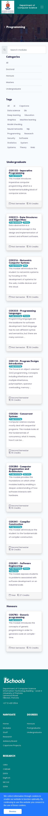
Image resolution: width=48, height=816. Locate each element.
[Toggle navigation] (42, 7)
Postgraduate (33, 728)
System (24, 142)
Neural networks (15, 129)
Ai (14, 105)
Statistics (12, 142)
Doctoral (10, 69)
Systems (11, 147)
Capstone (24, 105)
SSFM (5, 786)
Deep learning (14, 115)
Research (28, 133)
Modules (7, 728)
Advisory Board (10, 741)
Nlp (28, 129)
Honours (10, 76)
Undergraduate (13, 89)
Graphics (11, 119)
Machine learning (28, 119)
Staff (5, 732)
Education (29, 115)
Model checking (14, 124)
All (7, 63)
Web (32, 147)
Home (6, 723)
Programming (13, 133)
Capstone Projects (12, 745)
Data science (13, 110)
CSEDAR (6, 769)
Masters (10, 82)
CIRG (5, 764)
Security (11, 138)
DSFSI (5, 773)
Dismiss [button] (12, 811)
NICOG (6, 782)
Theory (23, 147)
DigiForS (6, 777)
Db (25, 110)
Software (23, 138)
